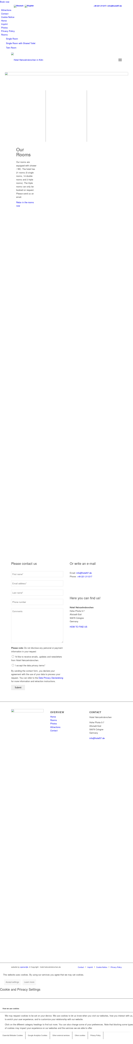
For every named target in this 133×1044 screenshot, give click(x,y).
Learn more (29, 982)
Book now (4, 1)
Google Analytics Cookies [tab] (37, 1035)
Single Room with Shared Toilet (20, 43)
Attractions (6, 10)
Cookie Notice (7, 17)
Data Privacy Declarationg (51, 677)
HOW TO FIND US (78, 626)
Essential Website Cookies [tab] (13, 1035)
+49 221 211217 (100, 6)
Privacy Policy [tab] (95, 1035)
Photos (4, 27)
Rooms (4, 34)
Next (121, 178)
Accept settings (12, 982)
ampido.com (87, 367)
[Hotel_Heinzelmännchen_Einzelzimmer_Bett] (101, 192)
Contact (4, 13)
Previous (65, 178)
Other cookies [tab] (80, 1035)
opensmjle (24, 967)
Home (4, 20)
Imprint (4, 24)
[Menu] (120, 59)
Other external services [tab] (61, 1035)
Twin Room (11, 47)
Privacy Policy (8, 31)
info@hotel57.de (115, 6)
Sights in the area (66, 529)
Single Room (12, 38)
